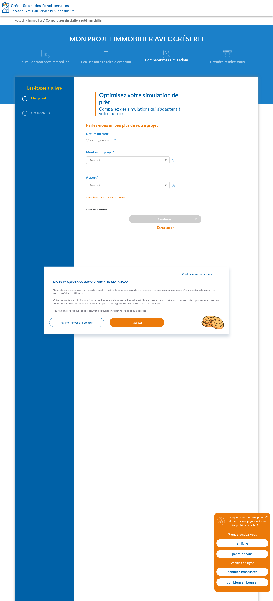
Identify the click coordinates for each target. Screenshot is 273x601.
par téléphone (242, 554)
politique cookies (136, 310)
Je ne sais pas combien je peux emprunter (106, 197)
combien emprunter (242, 572)
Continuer (165, 219)
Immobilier (35, 20)
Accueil (20, 20)
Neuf (92, 140)
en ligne (242, 543)
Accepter (137, 322)
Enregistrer (165, 228)
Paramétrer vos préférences (77, 322)
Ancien (105, 140)
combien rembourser (242, 582)
